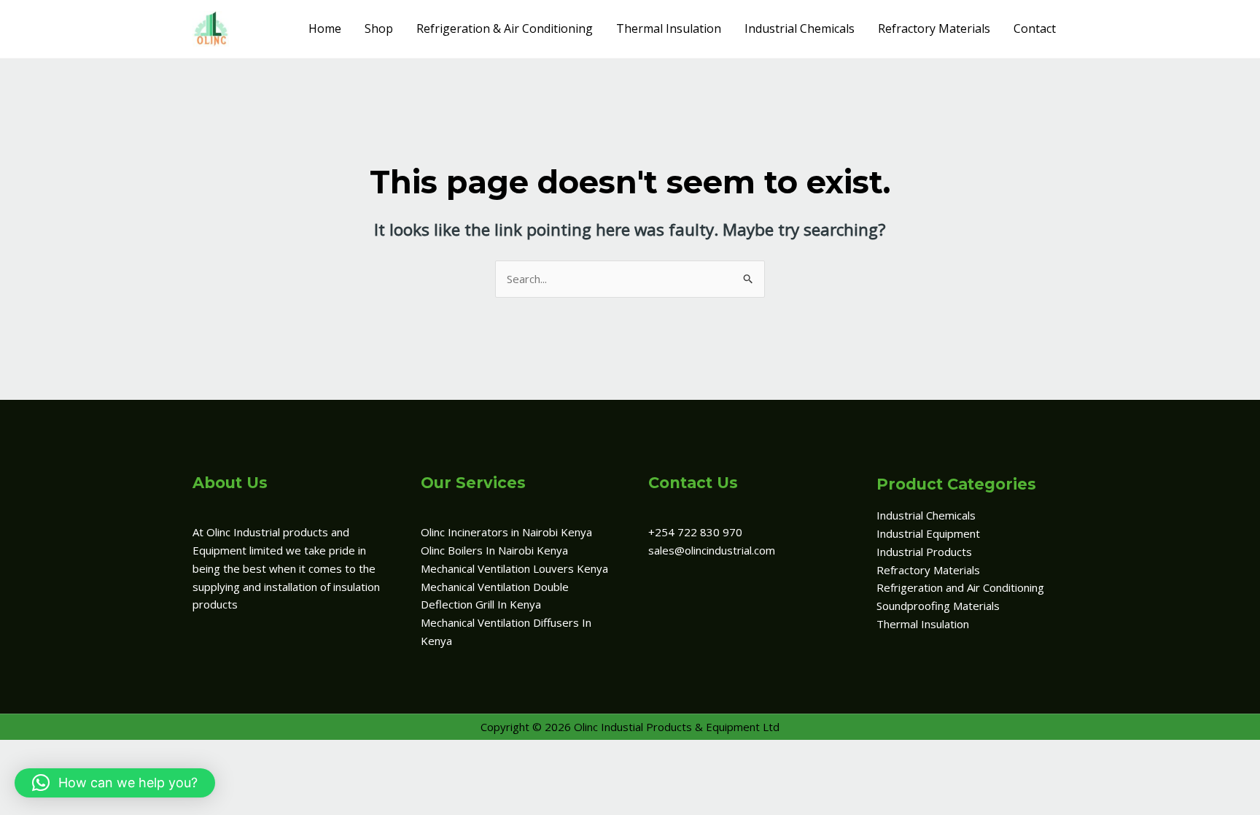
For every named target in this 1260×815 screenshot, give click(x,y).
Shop (379, 28)
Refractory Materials (934, 28)
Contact (1035, 28)
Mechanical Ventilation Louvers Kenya (514, 568)
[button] (115, 782)
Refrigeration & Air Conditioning (504, 28)
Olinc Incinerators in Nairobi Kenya (506, 532)
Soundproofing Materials (938, 605)
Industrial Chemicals (799, 28)
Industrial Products (924, 551)
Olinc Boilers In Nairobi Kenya (494, 550)
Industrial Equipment (928, 533)
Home (324, 28)
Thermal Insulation (668, 28)
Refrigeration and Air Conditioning (960, 587)
